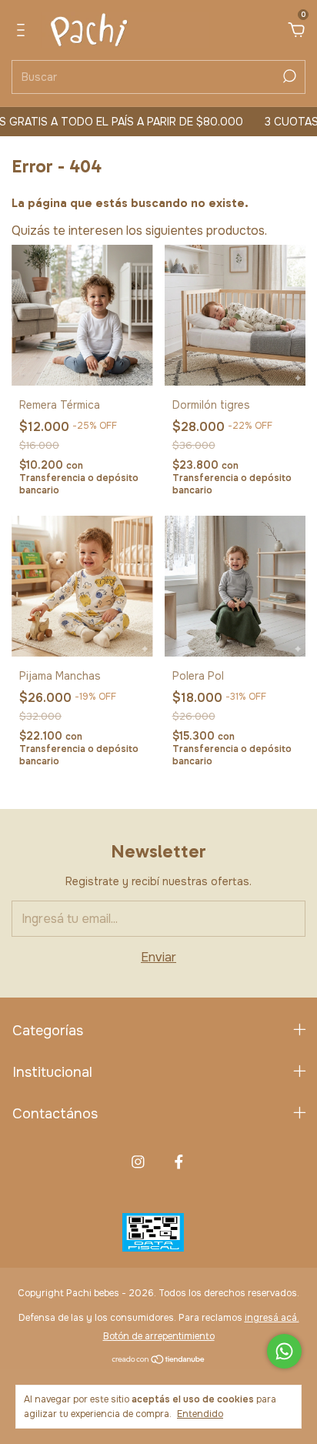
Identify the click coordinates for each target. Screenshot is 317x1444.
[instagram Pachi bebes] (138, 1162)
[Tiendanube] (159, 1360)
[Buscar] (288, 76)
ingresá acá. (272, 1318)
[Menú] (23, 30)
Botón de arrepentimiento (159, 1336)
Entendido (200, 1414)
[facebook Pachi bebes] (179, 1162)
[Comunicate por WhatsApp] (284, 1351)
